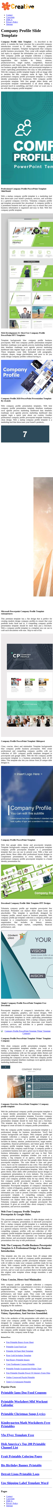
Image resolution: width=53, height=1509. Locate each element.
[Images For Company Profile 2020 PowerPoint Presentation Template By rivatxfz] (26, 377)
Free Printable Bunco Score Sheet (20, 1342)
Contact (9, 1496)
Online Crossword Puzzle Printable (20, 1377)
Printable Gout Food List (16, 1347)
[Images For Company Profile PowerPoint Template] (26, 801)
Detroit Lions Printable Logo (20, 1474)
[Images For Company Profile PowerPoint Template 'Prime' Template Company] (26, 1032)
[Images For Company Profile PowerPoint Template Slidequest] (26, 685)
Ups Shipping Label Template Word (24, 1483)
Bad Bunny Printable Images (18, 1360)
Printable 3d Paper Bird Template (19, 1351)
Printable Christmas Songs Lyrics (23, 1414)
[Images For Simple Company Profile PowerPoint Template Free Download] (26, 964)
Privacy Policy (12, 1503)
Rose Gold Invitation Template (18, 1355)
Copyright (10, 1499)
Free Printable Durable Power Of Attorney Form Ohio (28, 1373)
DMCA (9, 1501)
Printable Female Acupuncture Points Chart (23, 1369)
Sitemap (9, 1506)
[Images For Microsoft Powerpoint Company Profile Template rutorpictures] (26, 516)
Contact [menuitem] (9, 15)
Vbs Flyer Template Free (17, 1435)
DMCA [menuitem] (9, 20)
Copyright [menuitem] (10, 17)
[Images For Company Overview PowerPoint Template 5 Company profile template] (26, 1083)
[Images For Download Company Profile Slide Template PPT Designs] (26, 882)
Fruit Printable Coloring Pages (21, 1456)
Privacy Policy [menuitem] (12, 22)
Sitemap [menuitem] (9, 24)
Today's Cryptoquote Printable (18, 1382)
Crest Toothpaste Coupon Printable (20, 1364)
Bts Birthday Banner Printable (21, 1465)
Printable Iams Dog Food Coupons (23, 1392)
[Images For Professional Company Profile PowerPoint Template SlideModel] (26, 138)
